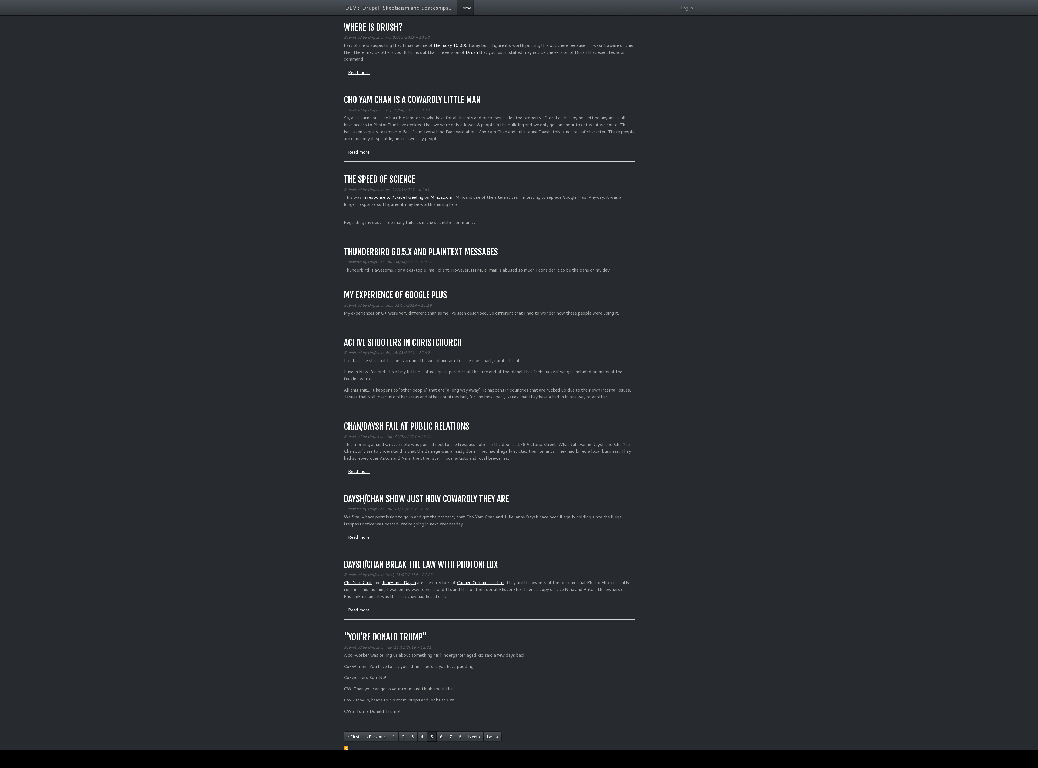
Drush (472, 52)
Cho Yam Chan (358, 582)
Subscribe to (346, 748)
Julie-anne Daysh (399, 582)
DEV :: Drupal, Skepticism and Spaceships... (399, 7)
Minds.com (441, 197)
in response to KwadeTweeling (392, 197)
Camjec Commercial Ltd (480, 582)
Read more (359, 72)
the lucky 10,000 (451, 45)
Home (465, 8)
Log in (687, 8)
